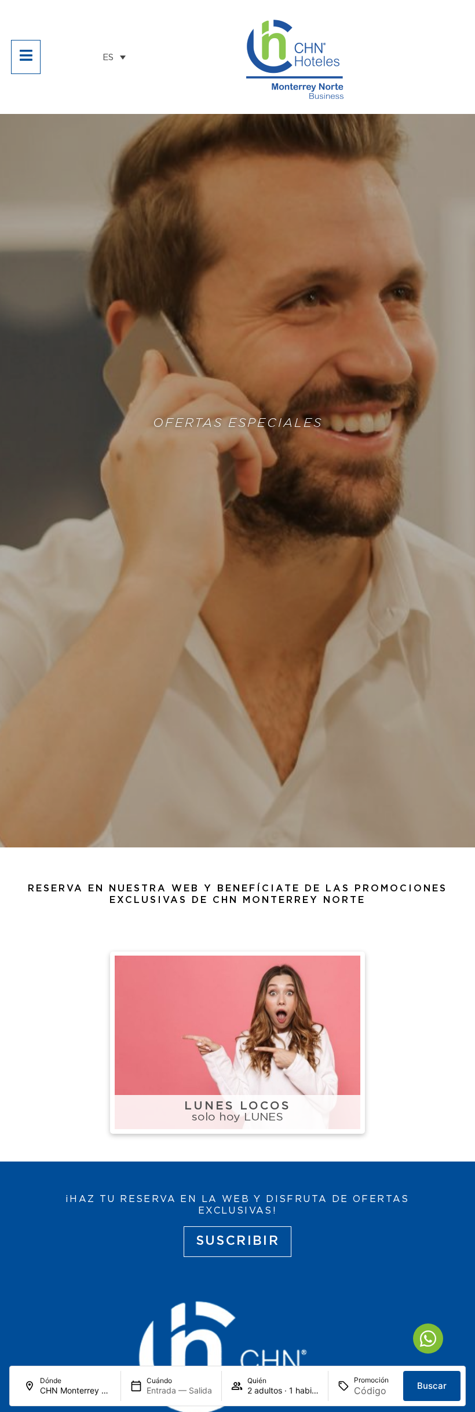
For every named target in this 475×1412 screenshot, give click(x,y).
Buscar (432, 1385)
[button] (114, 57)
